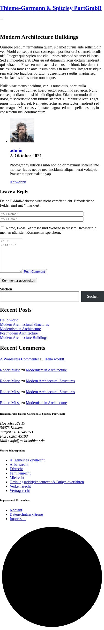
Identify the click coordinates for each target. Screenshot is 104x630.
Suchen (6, 289)
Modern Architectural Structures (24, 324)
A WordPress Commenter (19, 359)
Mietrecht (17, 477)
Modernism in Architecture (20, 329)
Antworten (18, 182)
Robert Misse (10, 370)
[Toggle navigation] (2, 19)
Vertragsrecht (20, 491)
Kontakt (16, 510)
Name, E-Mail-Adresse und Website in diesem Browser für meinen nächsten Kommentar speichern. (48, 230)
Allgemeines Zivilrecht (27, 460)
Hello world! (10, 320)
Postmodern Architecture (19, 333)
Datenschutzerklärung (26, 514)
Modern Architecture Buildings (23, 337)
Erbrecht (16, 469)
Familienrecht (20, 473)
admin (16, 150)
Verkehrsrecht (20, 486)
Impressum (18, 519)
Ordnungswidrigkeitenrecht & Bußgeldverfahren (47, 482)
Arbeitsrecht (19, 464)
